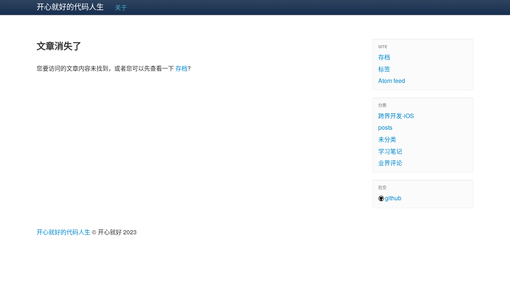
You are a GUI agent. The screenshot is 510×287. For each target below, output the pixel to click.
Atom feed (391, 80)
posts (385, 127)
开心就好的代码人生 (70, 6)
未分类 (387, 139)
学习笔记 (390, 151)
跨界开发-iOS (396, 115)
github (393, 198)
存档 (181, 68)
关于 (121, 7)
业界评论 (390, 162)
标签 (384, 69)
